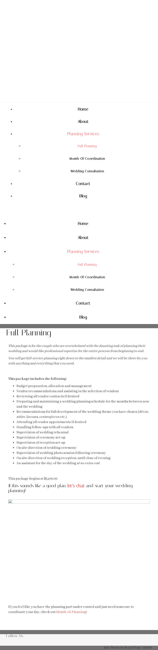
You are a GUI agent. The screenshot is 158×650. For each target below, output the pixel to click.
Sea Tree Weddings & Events (65, 61)
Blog (83, 195)
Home (83, 109)
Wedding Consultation (87, 171)
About (83, 121)
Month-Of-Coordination (87, 158)
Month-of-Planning (71, 612)
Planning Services (83, 133)
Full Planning (87, 146)
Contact (83, 183)
